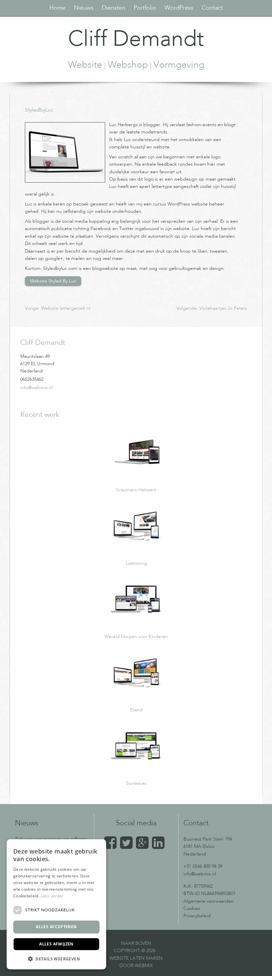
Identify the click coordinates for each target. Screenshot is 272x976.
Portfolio (145, 8)
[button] (56, 959)
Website (85, 65)
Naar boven (136, 943)
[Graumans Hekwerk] (136, 471)
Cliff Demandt (136, 40)
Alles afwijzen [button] (56, 944)
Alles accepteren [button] (56, 927)
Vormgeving (179, 65)
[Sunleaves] (136, 764)
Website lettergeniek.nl (65, 308)
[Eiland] (136, 691)
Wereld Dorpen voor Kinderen (136, 636)
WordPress (179, 8)
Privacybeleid (197, 916)
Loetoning (136, 563)
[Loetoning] (136, 544)
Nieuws (84, 8)
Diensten (113, 8)
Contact (212, 8)
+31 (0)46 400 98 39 (202, 866)
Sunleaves (136, 783)
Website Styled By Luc (53, 281)
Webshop (128, 65)
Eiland (136, 710)
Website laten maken (136, 958)
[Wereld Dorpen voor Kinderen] (136, 617)
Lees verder (51, 896)
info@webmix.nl (36, 387)
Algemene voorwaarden (208, 901)
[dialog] (56, 904)
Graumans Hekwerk (136, 490)
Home (57, 8)
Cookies (191, 908)
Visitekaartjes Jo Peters (223, 308)
